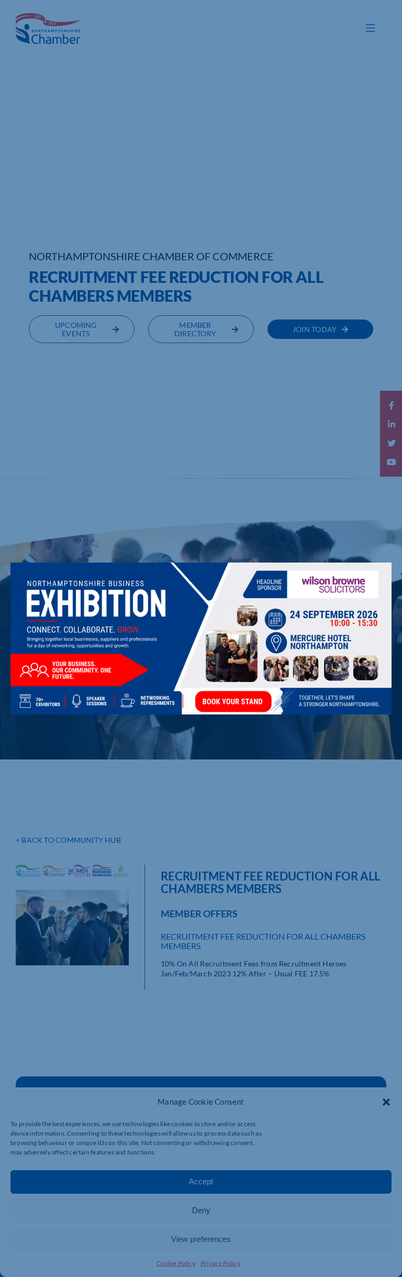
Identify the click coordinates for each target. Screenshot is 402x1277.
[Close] (373, 578)
